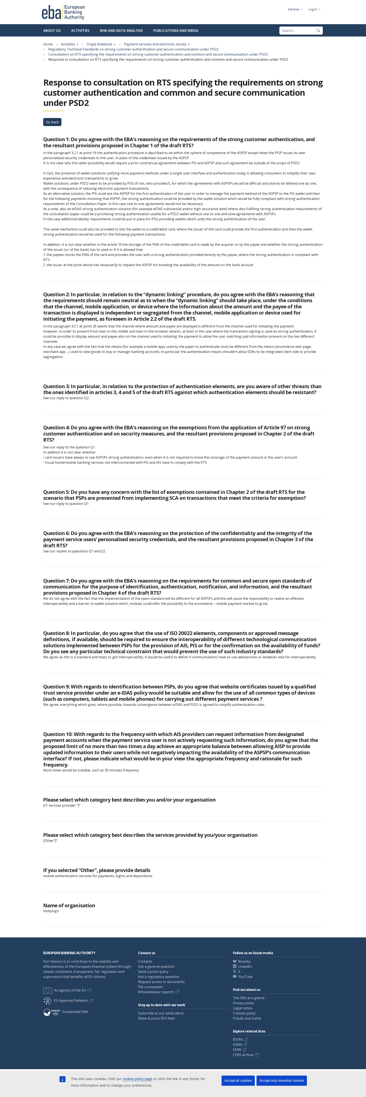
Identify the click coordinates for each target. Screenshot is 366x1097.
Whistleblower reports (156, 992)
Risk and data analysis (121, 30)
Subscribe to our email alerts (161, 1013)
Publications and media (175, 30)
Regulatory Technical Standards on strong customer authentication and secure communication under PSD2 (133, 49)
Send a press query (153, 971)
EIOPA (238, 1039)
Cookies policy (244, 1013)
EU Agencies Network (71, 1000)
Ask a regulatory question (158, 976)
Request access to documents (161, 981)
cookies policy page (137, 1079)
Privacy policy (243, 1003)
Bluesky (244, 961)
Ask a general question (156, 966)
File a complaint (150, 987)
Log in (312, 9)
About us (52, 30)
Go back (52, 122)
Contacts (145, 961)
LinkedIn (245, 966)
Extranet (293, 9)
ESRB (237, 1049)
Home (48, 44)
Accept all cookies (238, 1080)
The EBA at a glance (249, 998)
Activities (80, 30)
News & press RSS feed (156, 1018)
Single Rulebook (99, 44)
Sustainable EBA (75, 1011)
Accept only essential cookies (281, 1080)
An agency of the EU (70, 990)
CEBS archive (243, 1054)
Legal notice (242, 1008)
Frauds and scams (247, 1018)
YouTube (245, 976)
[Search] (318, 31)
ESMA (237, 1044)
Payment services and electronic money (155, 44)
